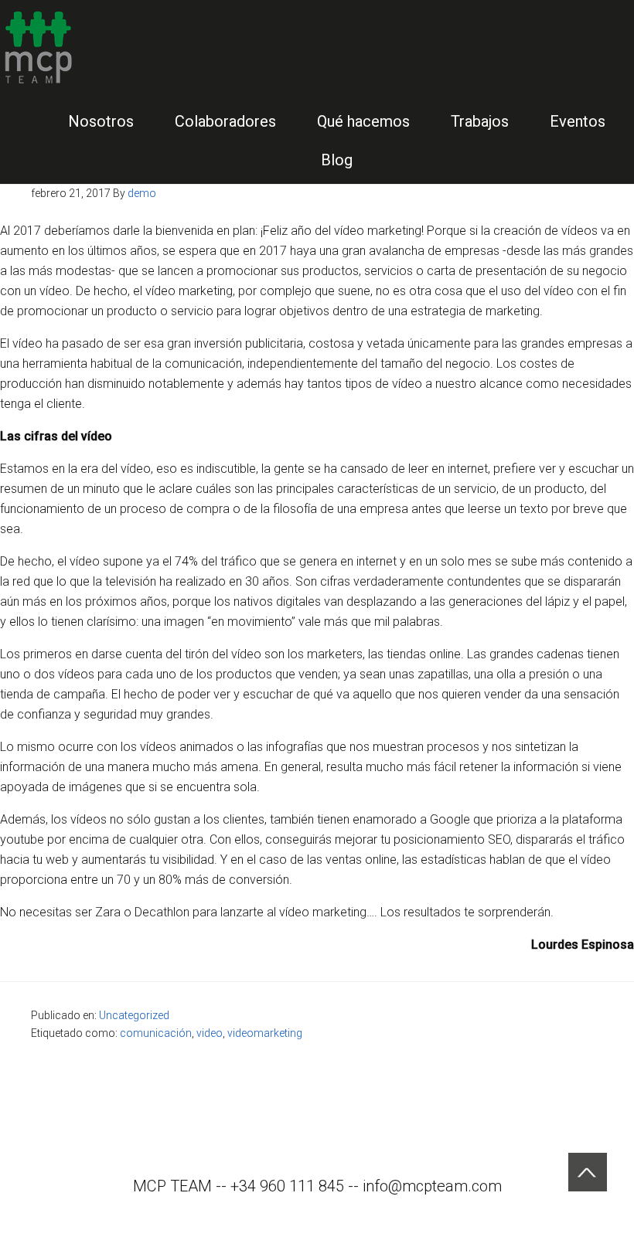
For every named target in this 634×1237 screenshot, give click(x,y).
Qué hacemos (363, 121)
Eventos (577, 121)
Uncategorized (134, 1015)
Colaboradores (225, 121)
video (209, 1033)
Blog (337, 160)
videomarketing (264, 1033)
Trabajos (480, 121)
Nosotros (101, 121)
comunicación (156, 1033)
